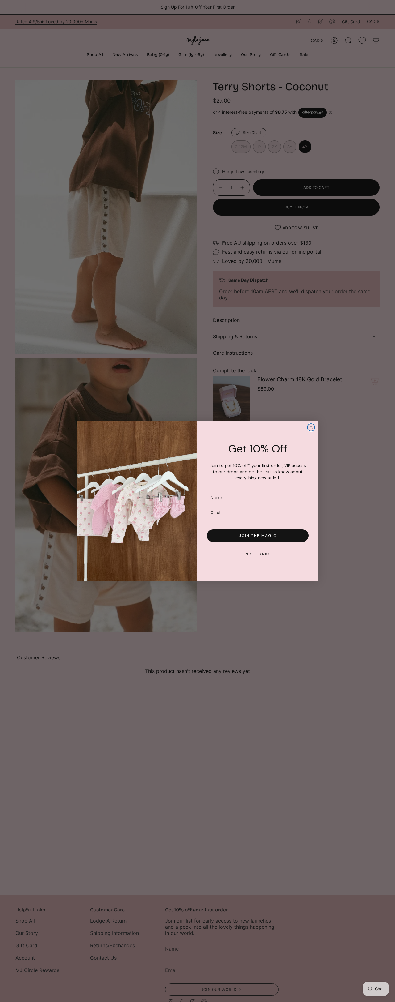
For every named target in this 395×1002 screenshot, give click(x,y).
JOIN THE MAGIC (258, 535)
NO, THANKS (258, 554)
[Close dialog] (311, 427)
